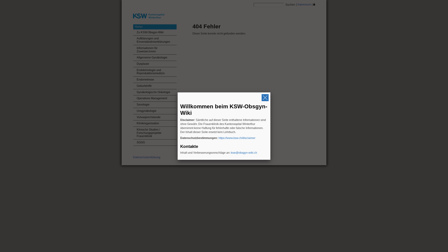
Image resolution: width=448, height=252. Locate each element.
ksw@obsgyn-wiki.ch (244, 152)
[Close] (265, 97)
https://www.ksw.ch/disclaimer (237, 137)
